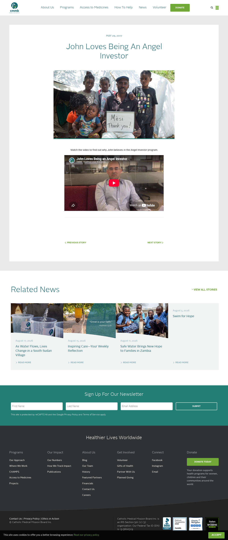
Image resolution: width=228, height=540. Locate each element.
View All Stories (205, 290)
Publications (54, 472)
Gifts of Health (125, 466)
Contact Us (88, 489)
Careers (86, 495)
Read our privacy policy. (86, 535)
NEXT (154, 243)
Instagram (157, 466)
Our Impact (55, 452)
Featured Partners (92, 478)
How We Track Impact (59, 466)
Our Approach (17, 460)
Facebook (157, 460)
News (143, 7)
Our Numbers (54, 460)
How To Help (123, 7)
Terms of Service (91, 415)
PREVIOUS (76, 243)
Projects (13, 484)
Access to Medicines (94, 7)
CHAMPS (14, 472)
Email (155, 472)
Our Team (87, 466)
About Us (47, 7)
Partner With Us (126, 472)
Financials (87, 484)
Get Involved (126, 452)
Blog (84, 460)
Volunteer (159, 7)
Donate (179, 8)
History (86, 472)
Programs (67, 7)
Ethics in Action (50, 519)
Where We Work (18, 466)
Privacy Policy (71, 415)
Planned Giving (125, 478)
